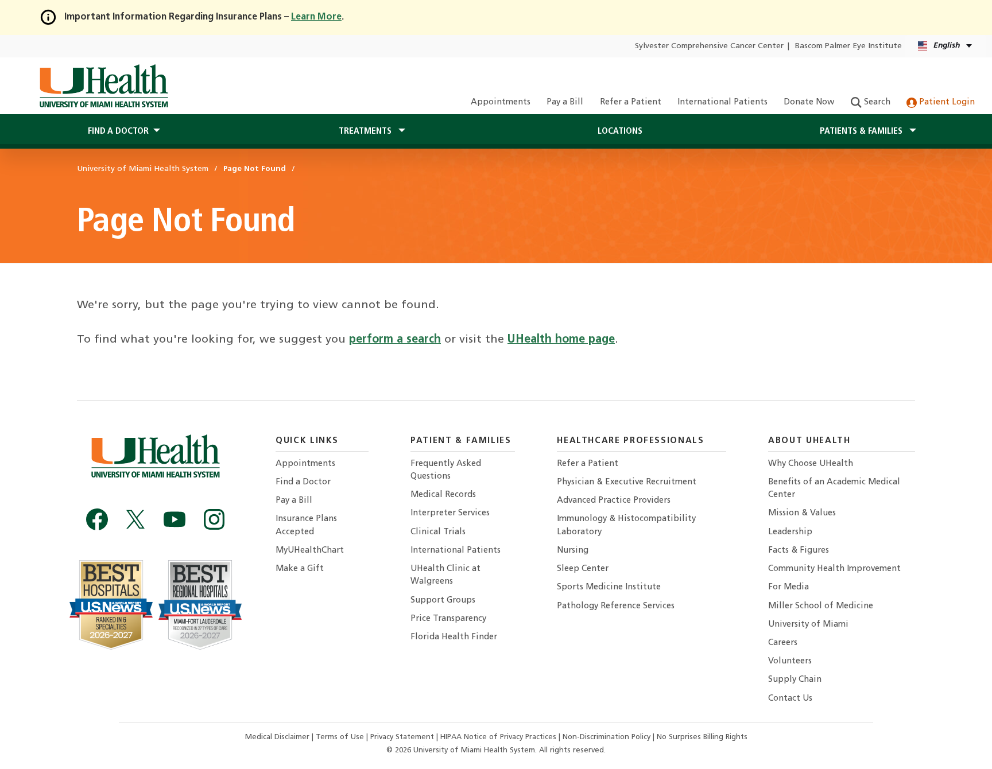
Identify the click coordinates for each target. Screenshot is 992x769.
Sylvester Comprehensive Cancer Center (709, 46)
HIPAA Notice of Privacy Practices (498, 737)
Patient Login (946, 102)
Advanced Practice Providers (614, 500)
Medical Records (443, 495)
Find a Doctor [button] (118, 131)
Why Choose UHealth (810, 464)
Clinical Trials (438, 532)
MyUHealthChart (310, 550)
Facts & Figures (798, 550)
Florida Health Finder (453, 637)
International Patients (722, 102)
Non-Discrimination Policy (606, 737)
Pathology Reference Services (616, 606)
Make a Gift (300, 569)
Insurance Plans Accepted (306, 525)
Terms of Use (341, 737)
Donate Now (809, 102)
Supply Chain (795, 679)
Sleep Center (583, 569)
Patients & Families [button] (862, 131)
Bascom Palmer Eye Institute (848, 46)
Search (876, 102)
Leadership (790, 532)
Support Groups (442, 600)
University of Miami (808, 624)
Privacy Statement (403, 737)
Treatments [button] (366, 131)
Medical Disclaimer (278, 737)
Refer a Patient (630, 102)
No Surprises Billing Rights (702, 737)
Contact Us (790, 698)
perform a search (395, 339)
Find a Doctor (303, 482)
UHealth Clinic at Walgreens (445, 575)
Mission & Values (802, 513)
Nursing (572, 550)
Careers (782, 643)
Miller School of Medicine (820, 606)
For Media (788, 587)
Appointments (500, 102)
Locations (620, 131)
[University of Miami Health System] (103, 86)
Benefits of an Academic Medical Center (834, 488)
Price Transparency (448, 619)
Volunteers (790, 661)
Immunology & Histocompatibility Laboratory (626, 525)
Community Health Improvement (834, 569)
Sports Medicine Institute (609, 587)
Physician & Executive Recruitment (626, 482)
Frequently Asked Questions (445, 470)
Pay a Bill (565, 102)
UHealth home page (561, 339)
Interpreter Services (450, 513)
